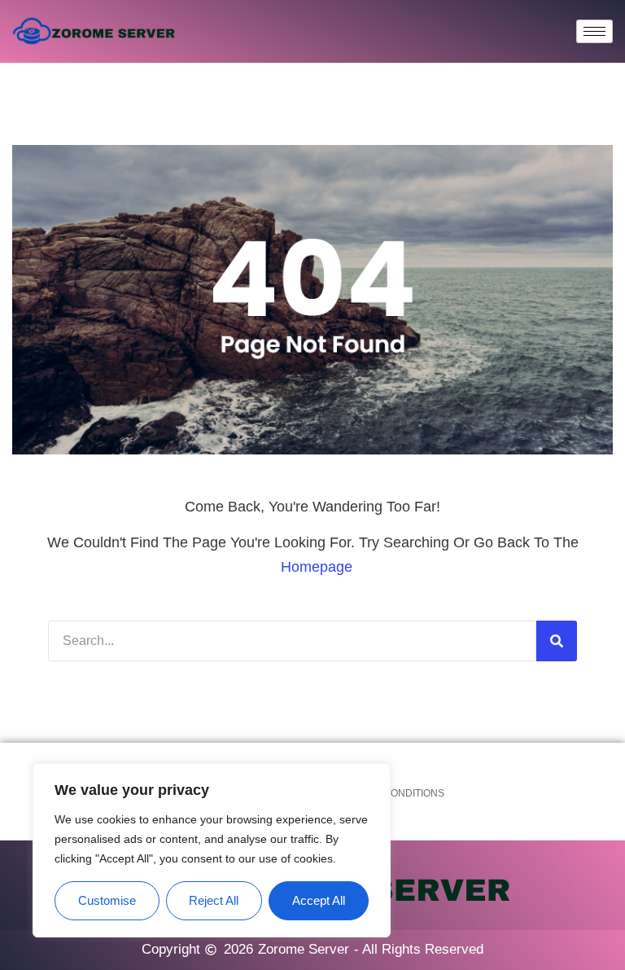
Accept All (318, 900)
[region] (212, 850)
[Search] (556, 641)
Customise (107, 900)
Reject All (213, 900)
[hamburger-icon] (594, 31)
